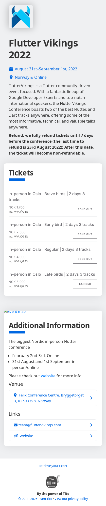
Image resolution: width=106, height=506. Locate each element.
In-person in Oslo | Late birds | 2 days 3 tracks (52, 274)
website (48, 376)
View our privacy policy (71, 498)
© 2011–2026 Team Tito (35, 498)
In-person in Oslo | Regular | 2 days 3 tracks (50, 249)
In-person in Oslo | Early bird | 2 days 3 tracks (51, 224)
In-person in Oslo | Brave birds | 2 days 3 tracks (47, 196)
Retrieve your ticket (53, 465)
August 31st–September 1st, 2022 (46, 69)
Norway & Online (31, 77)
